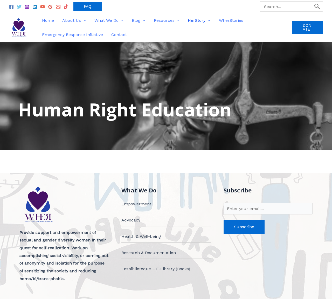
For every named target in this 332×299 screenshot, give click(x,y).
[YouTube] (42, 6)
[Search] (317, 6)
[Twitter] (19, 6)
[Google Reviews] (50, 6)
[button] (87, 6)
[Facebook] (11, 6)
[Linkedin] (34, 6)
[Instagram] (27, 6)
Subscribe (244, 226)
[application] (83, 20)
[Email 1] (58, 6)
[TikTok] (66, 6)
